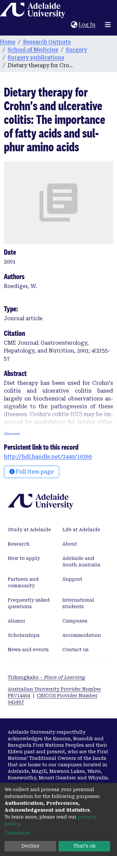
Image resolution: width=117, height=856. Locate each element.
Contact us (75, 649)
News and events (28, 649)
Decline (30, 845)
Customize (17, 832)
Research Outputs (47, 42)
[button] (74, 25)
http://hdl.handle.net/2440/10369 (48, 457)
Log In (87, 25)
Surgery (76, 50)
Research (19, 544)
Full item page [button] (34, 472)
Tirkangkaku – (46, 677)
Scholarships (24, 635)
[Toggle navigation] (108, 24)
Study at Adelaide (29, 529)
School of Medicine (33, 50)
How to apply (24, 558)
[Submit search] (66, 25)
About (69, 544)
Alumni (16, 620)
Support (72, 579)
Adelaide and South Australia (81, 561)
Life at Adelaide (81, 529)
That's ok (84, 845)
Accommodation (81, 635)
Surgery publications (36, 57)
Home (7, 42)
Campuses (74, 620)
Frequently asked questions (29, 603)
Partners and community (23, 582)
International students (78, 603)
